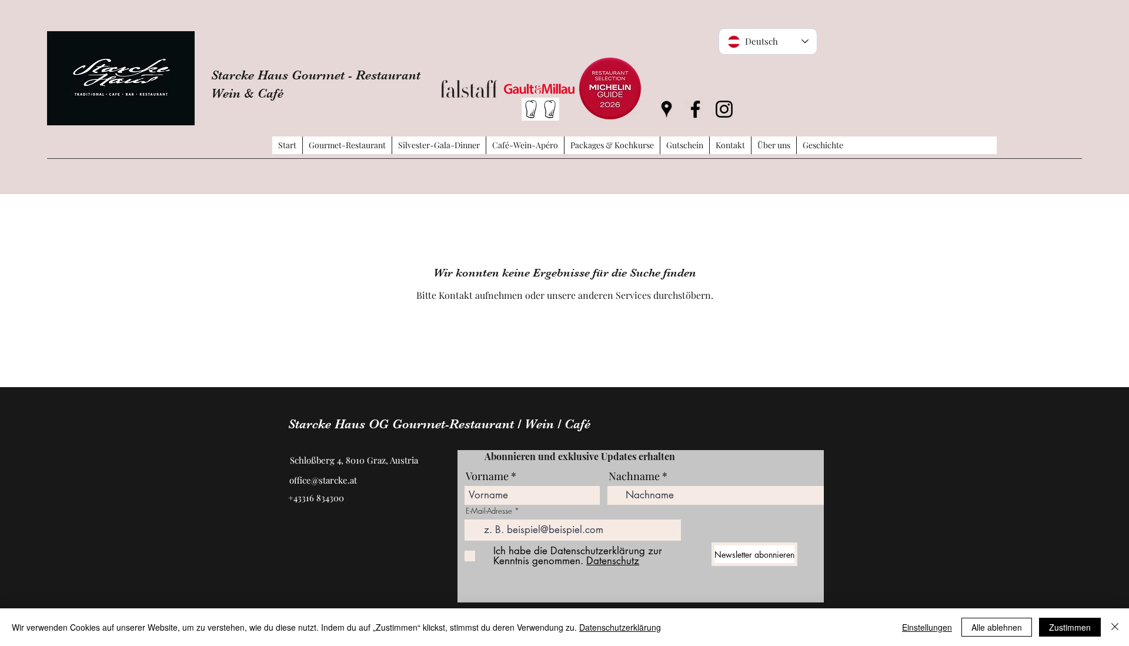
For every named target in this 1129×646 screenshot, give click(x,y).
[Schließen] (1115, 627)
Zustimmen (1070, 627)
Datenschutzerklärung (620, 627)
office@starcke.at (323, 480)
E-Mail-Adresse (489, 511)
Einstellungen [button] (927, 627)
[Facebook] (695, 109)
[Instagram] (724, 109)
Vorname (487, 476)
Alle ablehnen (996, 627)
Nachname (634, 476)
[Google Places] (666, 109)
